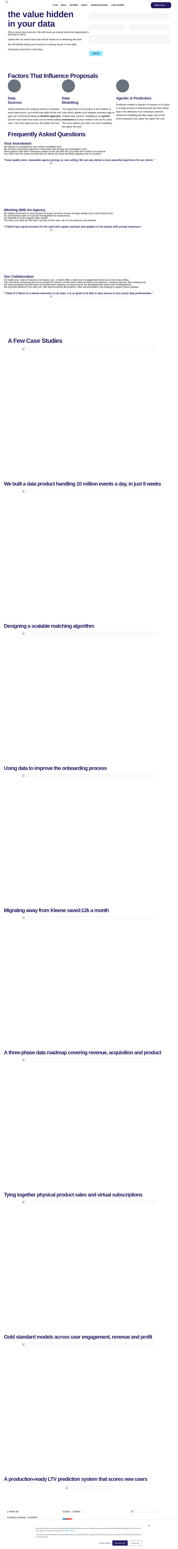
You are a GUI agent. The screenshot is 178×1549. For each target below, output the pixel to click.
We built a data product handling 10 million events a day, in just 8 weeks (82, 484)
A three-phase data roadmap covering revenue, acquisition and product (82, 1052)
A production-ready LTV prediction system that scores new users (75, 1479)
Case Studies (117, 5)
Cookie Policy (69, 1530)
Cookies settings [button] (105, 1543)
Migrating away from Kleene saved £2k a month (56, 910)
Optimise (73, 5)
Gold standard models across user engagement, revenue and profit (78, 1337)
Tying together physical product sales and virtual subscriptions (73, 1195)
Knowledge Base (99, 5)
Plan (55, 5)
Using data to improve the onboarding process (55, 768)
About (84, 5)
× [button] (149, 1524)
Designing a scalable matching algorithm (49, 626)
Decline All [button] (135, 1543)
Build (63, 5)
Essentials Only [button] (120, 1543)
